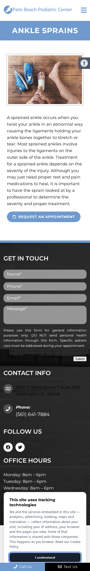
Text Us (70, 567)
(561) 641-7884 (33, 414)
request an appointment (46, 217)
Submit (80, 359)
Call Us (25, 567)
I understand (45, 557)
